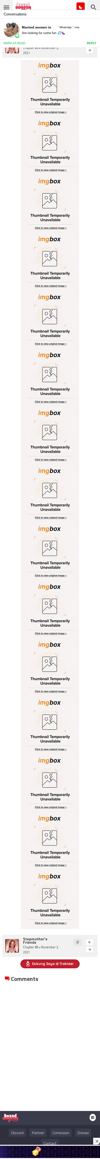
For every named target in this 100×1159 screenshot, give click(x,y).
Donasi (83, 1133)
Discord (17, 1133)
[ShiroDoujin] (10, 1120)
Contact (50, 1143)
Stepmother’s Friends (35, 940)
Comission (60, 1133)
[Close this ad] (96, 1141)
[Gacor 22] (50, 1152)
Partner (38, 1133)
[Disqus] (50, 1043)
